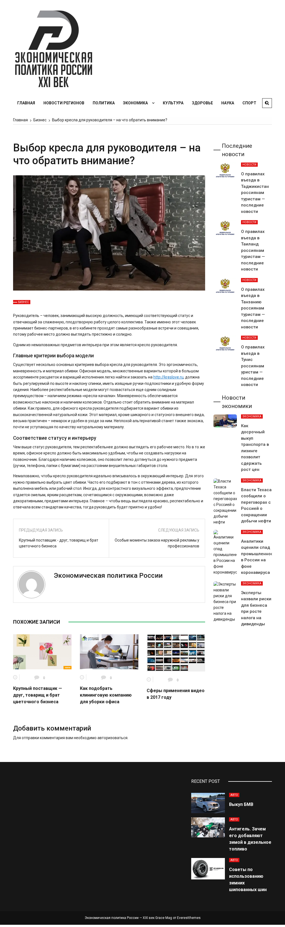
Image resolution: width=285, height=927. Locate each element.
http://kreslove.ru (168, 377)
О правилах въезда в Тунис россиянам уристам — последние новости (253, 366)
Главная (26, 103)
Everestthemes (189, 918)
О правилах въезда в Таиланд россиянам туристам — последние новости (253, 250)
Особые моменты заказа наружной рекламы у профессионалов (157, 543)
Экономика (135, 103)
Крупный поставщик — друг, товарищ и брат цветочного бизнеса (37, 695)
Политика (104, 103)
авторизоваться (112, 738)
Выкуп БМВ (241, 804)
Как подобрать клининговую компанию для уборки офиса (106, 695)
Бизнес (23, 302)
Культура (173, 103)
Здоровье (202, 103)
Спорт (249, 103)
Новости (249, 164)
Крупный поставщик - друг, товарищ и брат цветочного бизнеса (58, 543)
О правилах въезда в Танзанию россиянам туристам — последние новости (253, 308)
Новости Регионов (63, 103)
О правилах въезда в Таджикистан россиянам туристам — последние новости (255, 192)
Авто (234, 794)
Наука (227, 103)
